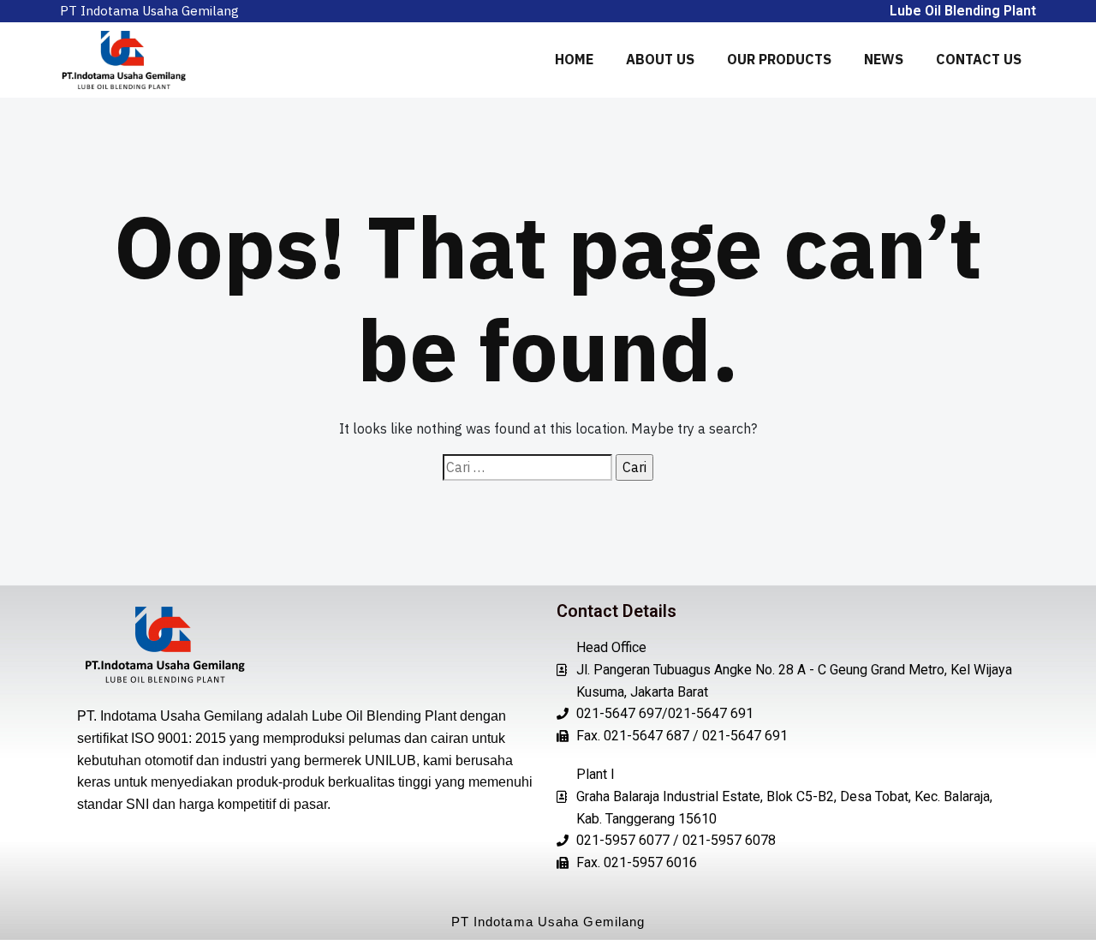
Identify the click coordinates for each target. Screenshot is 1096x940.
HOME (574, 59)
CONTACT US (979, 59)
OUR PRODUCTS (779, 59)
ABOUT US (660, 59)
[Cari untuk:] (527, 468)
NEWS (883, 59)
